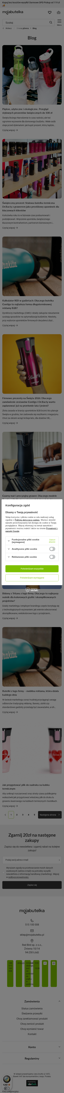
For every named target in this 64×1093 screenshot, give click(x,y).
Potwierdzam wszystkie (32, 568)
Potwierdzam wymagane (32, 577)
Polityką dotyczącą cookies (27, 520)
